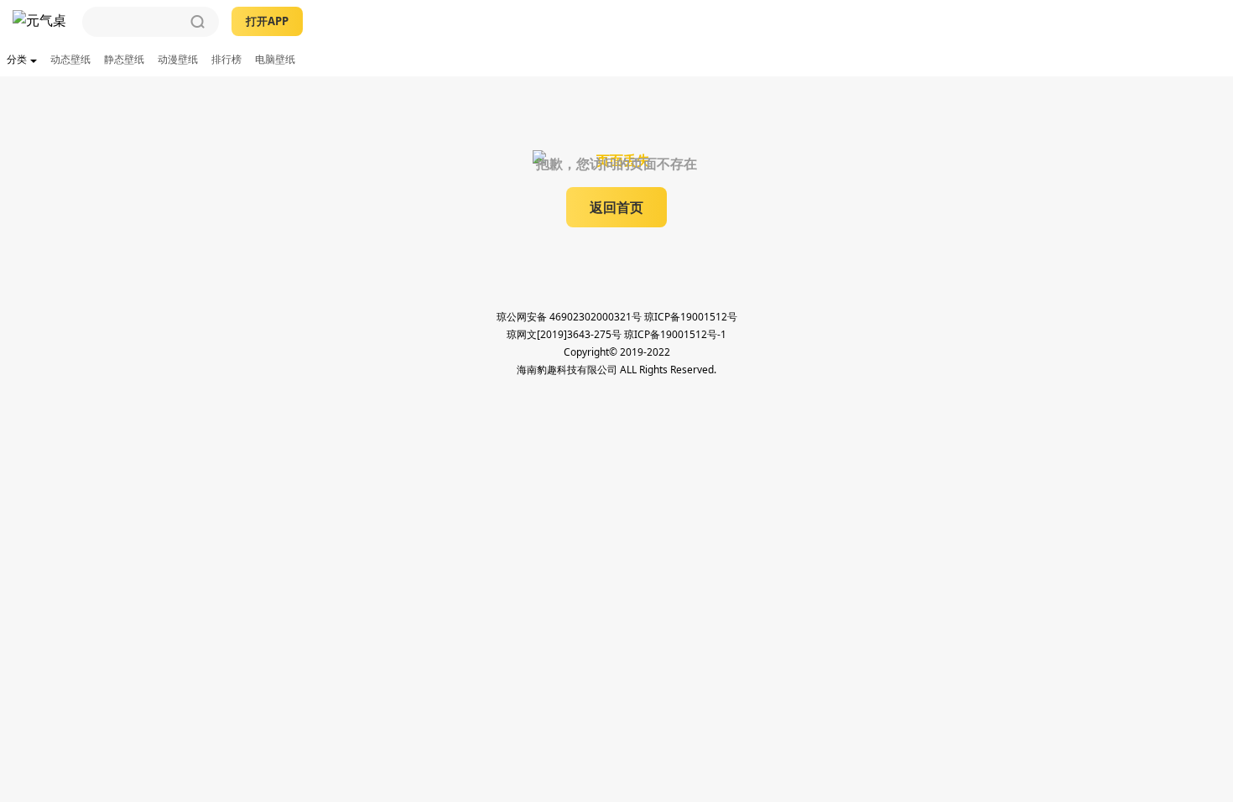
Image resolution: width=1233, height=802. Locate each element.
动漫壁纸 (178, 59)
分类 (17, 59)
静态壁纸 (124, 59)
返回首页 (616, 207)
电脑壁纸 (275, 59)
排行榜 (226, 59)
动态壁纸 (70, 59)
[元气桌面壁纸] (41, 22)
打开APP (267, 21)
